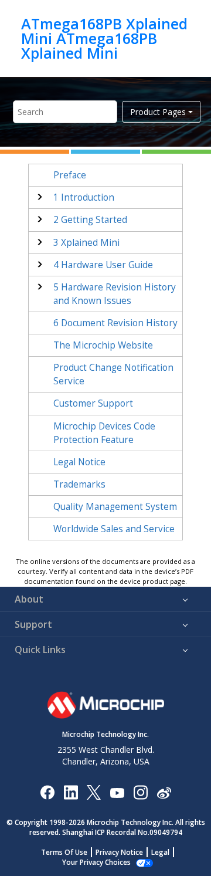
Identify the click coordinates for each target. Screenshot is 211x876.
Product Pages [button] (158, 111)
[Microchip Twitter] (94, 792)
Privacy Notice (119, 852)
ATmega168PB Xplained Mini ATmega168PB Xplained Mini (104, 38)
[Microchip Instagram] (140, 792)
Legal (160, 852)
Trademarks (79, 484)
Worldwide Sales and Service (114, 529)
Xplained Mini (86, 242)
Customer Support (93, 403)
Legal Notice (79, 462)
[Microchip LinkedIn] (70, 792)
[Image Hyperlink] (117, 792)
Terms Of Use (64, 852)
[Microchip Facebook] (47, 792)
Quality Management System (115, 506)
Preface (69, 175)
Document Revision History (115, 323)
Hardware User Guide (103, 265)
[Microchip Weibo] (163, 792)
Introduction (83, 197)
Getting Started (90, 220)
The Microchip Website (103, 345)
